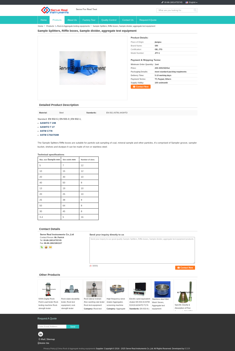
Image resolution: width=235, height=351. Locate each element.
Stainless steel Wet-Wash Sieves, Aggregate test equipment (160, 304)
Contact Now (142, 86)
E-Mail (42, 339)
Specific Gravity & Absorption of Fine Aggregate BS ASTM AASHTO (183, 310)
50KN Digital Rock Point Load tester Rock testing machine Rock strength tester (48, 304)
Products (57, 20)
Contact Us (127, 20)
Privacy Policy (49, 348)
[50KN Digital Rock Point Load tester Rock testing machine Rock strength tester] (49, 289)
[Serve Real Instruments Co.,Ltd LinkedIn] (41, 335)
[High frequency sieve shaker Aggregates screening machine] (117, 289)
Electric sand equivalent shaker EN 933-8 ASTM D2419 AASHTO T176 (139, 302)
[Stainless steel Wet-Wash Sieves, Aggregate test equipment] (162, 289)
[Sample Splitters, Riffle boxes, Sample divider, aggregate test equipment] (82, 68)
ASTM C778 (46, 131)
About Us (72, 20)
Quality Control (108, 20)
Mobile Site (44, 343)
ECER (187, 348)
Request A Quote (148, 20)
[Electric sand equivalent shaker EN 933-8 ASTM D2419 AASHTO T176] (140, 289)
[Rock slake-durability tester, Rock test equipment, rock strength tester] (71, 289)
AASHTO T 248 (48, 123)
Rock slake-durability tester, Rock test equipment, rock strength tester (70, 304)
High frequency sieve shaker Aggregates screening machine (116, 302)
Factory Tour (89, 20)
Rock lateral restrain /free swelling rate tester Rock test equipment (94, 302)
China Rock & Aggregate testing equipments (76, 348)
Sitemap (51, 339)
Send (72, 326)
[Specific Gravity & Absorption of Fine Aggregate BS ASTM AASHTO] (185, 292)
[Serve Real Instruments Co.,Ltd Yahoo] (46, 247)
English (192, 2)
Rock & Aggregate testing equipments (73, 26)
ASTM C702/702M (49, 135)
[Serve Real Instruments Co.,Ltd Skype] (41, 247)
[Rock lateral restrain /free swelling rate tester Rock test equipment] (94, 289)
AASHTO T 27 (47, 127)
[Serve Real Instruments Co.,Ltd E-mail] (50, 247)
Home (44, 20)
